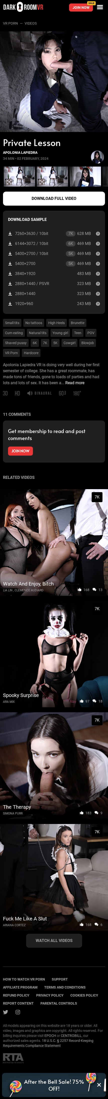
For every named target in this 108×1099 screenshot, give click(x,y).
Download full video (54, 198)
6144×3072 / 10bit (53, 243)
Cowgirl (69, 343)
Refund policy (16, 995)
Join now (83, 7)
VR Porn (10, 23)
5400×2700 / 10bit (53, 253)
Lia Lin (8, 590)
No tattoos (33, 323)
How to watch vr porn (24, 979)
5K (55, 343)
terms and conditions (65, 987)
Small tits (12, 323)
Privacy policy (50, 995)
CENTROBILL (71, 1036)
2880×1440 (53, 293)
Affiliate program (20, 987)
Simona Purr (13, 813)
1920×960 (53, 303)
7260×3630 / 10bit (53, 233)
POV (90, 333)
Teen (77, 333)
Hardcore (31, 353)
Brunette (77, 323)
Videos (31, 23)
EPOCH (50, 1036)
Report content (18, 1003)
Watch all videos (54, 940)
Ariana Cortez (14, 925)
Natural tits (37, 333)
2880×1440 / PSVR (53, 283)
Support (60, 979)
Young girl (60, 333)
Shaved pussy (16, 343)
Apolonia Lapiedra (20, 153)
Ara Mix (9, 702)
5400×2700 (53, 263)
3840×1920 (53, 273)
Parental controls (58, 1003)
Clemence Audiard (29, 590)
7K (45, 343)
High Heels (56, 323)
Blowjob (87, 343)
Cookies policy (84, 995)
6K (35, 343)
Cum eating (14, 333)
